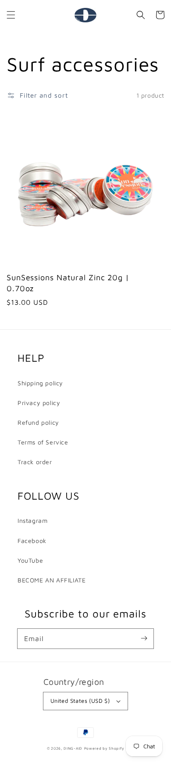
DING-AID (73, 748)
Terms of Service (43, 442)
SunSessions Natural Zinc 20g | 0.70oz (68, 283)
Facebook (32, 540)
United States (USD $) (80, 700)
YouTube (30, 560)
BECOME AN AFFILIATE (52, 580)
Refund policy (38, 422)
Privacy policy (39, 402)
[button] (11, 15)
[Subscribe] (143, 638)
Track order (35, 461)
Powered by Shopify (104, 748)
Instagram (32, 520)
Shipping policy (40, 383)
